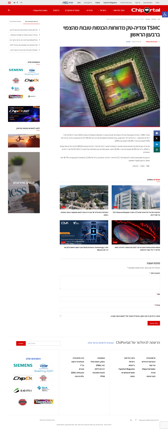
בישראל (103, 10)
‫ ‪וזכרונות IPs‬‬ (79, 376)
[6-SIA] (16, 89)
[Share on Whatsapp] (157, 149)
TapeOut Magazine (110, 2)
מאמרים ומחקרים (72, 10)
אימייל (157, 305)
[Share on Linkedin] (157, 144)
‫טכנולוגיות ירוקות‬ (77, 361)
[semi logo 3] (32, 96)
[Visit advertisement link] (110, 172)
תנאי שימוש (151, 376)
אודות (157, 2)
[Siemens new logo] (16, 70)
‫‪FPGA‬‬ (102, 376)
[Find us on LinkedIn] (14, 2)
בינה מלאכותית (78, 358)
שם (158, 294)
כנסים (133, 376)
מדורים (90, 10)
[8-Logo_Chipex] (32, 80)
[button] (165, 14)
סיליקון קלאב (88, 2)
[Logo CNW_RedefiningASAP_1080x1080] (32, 72)
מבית (71, 2)
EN (21, 2)
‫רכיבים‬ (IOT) (100, 369)
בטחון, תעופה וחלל (98, 361)
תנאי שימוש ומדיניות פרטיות (47, 420)
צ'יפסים (56, 10)
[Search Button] (9, 10)
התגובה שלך (154, 273)
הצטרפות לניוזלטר (126, 2)
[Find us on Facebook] (17, 2)
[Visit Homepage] (145, 10)
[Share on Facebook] (157, 133)
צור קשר (137, 2)
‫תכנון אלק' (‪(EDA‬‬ (77, 372)
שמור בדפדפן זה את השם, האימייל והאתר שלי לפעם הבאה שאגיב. (135, 316)
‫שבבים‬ (148, 19)
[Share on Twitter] (157, 138)
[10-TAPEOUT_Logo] (16, 97)
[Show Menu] (9, 3)
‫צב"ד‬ (82, 365)
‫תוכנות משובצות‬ (98, 372)
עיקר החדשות (119, 10)
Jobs (79, 2)
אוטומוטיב (101, 358)
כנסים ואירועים (147, 2)
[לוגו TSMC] (16, 81)
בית (159, 19)
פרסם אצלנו (150, 358)
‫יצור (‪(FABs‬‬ (100, 365)
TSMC (142, 166)
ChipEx (97, 2)
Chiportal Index (40, 10)
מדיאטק (135, 166)
